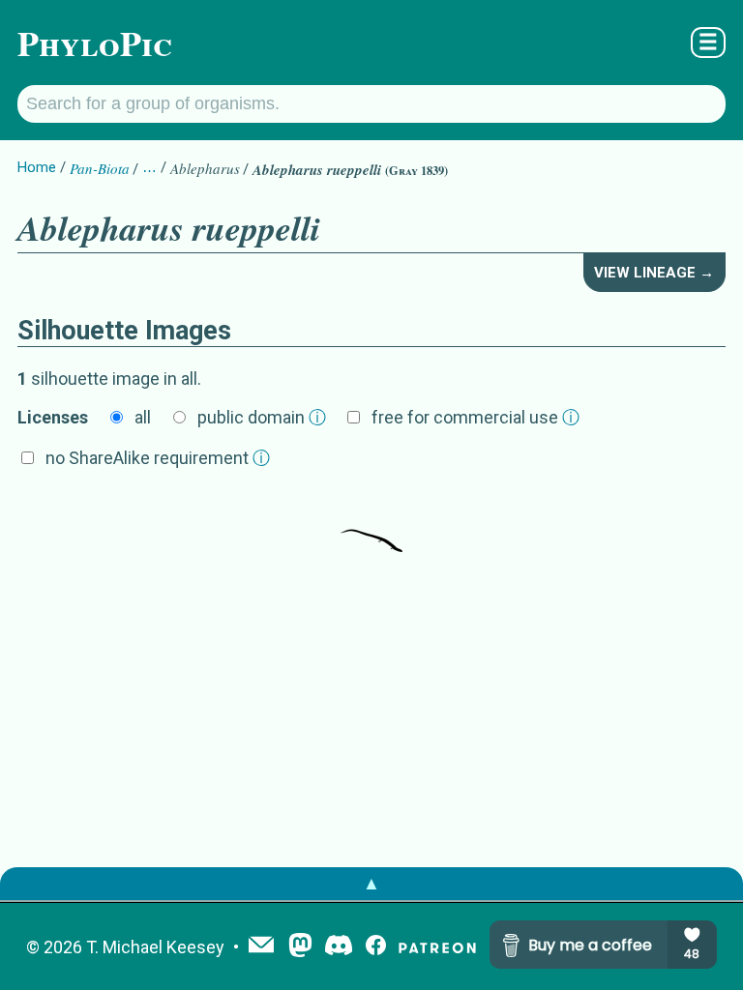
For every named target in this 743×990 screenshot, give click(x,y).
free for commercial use (476, 417)
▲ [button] (371, 883)
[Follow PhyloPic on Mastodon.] (300, 947)
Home (36, 167)
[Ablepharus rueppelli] (371, 523)
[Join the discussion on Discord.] (338, 947)
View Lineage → (654, 272)
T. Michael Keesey (155, 947)
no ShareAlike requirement (157, 458)
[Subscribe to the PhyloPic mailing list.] (261, 946)
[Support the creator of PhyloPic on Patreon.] (437, 947)
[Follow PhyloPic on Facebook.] (376, 947)
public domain (261, 417)
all (142, 417)
